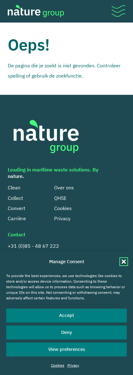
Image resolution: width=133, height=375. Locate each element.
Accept (66, 315)
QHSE (60, 198)
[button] (124, 262)
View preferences (66, 349)
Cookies (57, 365)
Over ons (64, 187)
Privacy (73, 365)
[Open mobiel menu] (118, 11)
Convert (16, 208)
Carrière (17, 218)
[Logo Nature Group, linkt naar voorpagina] (36, 11)
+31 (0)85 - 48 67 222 (33, 245)
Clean (14, 187)
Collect (15, 198)
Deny (66, 332)
